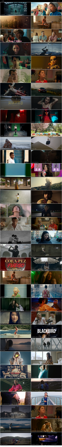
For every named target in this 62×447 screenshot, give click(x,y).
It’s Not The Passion (35, 296)
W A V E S (2, 108)
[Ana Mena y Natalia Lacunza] (29, 110)
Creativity (33, 256)
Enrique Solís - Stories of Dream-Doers (7, 256)
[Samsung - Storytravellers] (29, 191)
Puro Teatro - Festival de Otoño (37, 68)
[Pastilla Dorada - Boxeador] (29, 57)
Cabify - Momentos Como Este (36, 229)
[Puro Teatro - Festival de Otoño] (60, 57)
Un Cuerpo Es (3, 14)
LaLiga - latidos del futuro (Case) (37, 390)
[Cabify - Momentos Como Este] (60, 218)
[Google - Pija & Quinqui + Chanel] (60, 312)
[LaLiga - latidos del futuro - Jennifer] (29, 392)
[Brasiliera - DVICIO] (60, 178)
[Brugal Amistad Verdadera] (60, 298)
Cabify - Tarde (3, 81)
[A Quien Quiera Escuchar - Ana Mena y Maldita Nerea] (60, 419)
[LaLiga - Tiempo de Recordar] (60, 70)
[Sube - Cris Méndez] (60, 339)
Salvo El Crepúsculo (35, 162)
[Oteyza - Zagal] (60, 137)
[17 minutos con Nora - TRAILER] (29, 272)
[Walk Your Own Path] (29, 433)
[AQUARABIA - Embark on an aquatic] (60, 3)
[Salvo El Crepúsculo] (60, 151)
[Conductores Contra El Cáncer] (29, 406)
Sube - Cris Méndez (35, 350)
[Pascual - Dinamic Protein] (60, 124)
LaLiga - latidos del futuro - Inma (6, 390)
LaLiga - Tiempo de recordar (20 (37, 417)
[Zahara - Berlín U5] (29, 298)
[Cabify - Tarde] (29, 70)
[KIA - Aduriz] (60, 84)
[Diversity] (29, 178)
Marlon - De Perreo (35, 283)
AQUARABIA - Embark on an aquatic (37, 14)
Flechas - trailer (34, 108)
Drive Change (3, 350)
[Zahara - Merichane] (29, 84)
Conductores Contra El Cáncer (6, 417)
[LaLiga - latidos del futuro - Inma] (29, 379)
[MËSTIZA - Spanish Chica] (29, 16)
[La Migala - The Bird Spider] (60, 191)
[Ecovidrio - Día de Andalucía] (29, 164)
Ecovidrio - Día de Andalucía (5, 175)
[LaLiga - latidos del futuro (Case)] (60, 379)
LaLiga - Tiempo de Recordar (36, 81)
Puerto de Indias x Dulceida (36, 175)
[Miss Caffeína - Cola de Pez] (29, 258)
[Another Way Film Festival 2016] (29, 352)
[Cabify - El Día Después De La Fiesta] (29, 218)
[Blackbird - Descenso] (60, 433)
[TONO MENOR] (29, 366)
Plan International (4, 162)
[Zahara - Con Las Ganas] (60, 258)
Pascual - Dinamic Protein (36, 135)
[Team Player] (60, 43)
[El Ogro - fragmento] (29, 325)
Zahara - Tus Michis (4, 135)
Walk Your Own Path (4, 444)
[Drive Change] (29, 339)
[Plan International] (29, 151)
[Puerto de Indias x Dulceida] (60, 164)
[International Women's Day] (60, 204)
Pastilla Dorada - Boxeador (5, 68)
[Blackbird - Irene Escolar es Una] (60, 325)
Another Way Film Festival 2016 (6, 363)
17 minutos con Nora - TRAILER (5, 283)
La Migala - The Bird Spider (36, 202)
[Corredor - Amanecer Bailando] (29, 419)
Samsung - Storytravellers (5, 202)
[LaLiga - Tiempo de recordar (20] (60, 406)
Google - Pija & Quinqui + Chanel (37, 323)
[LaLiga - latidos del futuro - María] (60, 366)
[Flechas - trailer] (60, 97)
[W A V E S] (29, 97)
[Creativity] (60, 245)
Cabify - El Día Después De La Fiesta (6, 229)
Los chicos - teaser (4, 41)
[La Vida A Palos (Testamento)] (29, 137)
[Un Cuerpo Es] (29, 3)
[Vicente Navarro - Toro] (29, 231)
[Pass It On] (29, 312)
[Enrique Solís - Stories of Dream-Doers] (29, 245)
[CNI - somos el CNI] (60, 231)
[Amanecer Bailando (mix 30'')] (29, 204)
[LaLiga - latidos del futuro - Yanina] (60, 392)
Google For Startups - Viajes (36, 363)
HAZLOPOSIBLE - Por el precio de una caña (38, 41)
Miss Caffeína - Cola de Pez (5, 269)
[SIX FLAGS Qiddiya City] (29, 43)
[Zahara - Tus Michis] (29, 124)
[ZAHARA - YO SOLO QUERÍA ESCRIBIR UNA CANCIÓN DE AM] (60, 110)
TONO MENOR (3, 377)
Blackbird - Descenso (35, 444)
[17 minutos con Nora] (60, 16)
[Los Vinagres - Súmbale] (29, 285)
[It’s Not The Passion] (60, 285)
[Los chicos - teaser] (29, 30)
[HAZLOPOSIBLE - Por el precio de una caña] (60, 30)
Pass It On (2, 323)
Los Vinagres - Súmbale (4, 296)
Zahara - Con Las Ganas (35, 269)
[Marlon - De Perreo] (60, 272)
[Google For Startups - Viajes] (60, 352)
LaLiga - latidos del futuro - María (37, 377)
